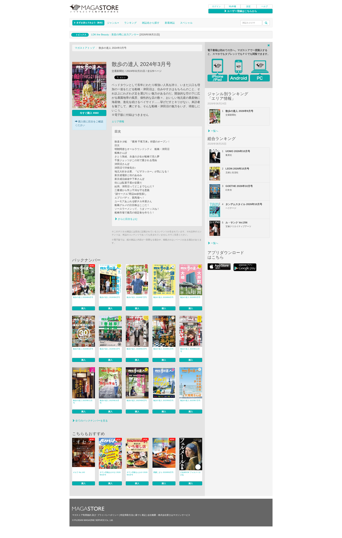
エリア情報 (118, 121)
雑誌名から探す (150, 22)
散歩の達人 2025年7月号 (190, 400)
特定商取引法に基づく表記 (133, 515)
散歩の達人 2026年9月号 (83, 297)
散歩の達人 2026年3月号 (110, 349)
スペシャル (186, 22)
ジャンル (112, 22)
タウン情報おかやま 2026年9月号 (110, 473)
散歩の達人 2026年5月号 (190, 297)
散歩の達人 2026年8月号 (110, 297)
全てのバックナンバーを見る (91, 420)
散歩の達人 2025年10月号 (109, 401)
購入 (83, 308)
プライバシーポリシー (108, 515)
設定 (248, 6)
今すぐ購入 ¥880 (89, 113)
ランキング (130, 22)
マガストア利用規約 (81, 515)
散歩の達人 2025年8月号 (163, 400)
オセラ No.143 (79, 472)
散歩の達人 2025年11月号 (82, 401)
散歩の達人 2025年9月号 (137, 400)
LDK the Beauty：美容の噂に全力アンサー (115, 34)
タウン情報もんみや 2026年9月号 (137, 473)
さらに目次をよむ (127, 219)
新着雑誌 (170, 22)
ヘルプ (264, 6)
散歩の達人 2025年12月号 (190, 350)
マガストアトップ (85, 47)
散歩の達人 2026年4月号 (83, 349)
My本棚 (232, 6)
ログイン (216, 6)
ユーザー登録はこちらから (241, 11)
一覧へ (214, 130)
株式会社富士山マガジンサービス (174, 515)
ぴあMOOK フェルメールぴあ (190, 473)
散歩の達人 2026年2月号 (137, 349)
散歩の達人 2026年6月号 (163, 297)
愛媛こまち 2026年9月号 (163, 472)
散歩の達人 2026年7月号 (137, 297)
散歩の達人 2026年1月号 (163, 349)
